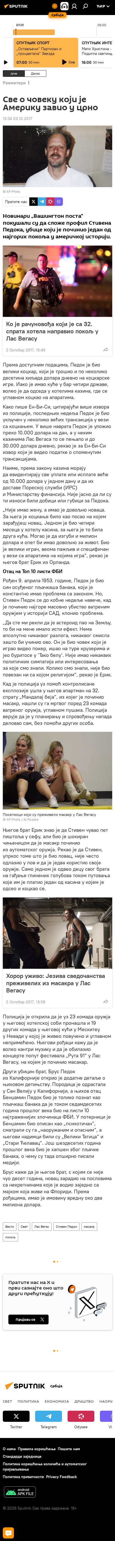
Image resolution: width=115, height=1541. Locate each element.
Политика (28, 1401)
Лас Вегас (41, 1226)
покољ (10, 1237)
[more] (105, 349)
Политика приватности (23, 1476)
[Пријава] (74, 6)
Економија (57, 1401)
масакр (89, 1226)
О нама (9, 1448)
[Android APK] (20, 1492)
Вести (9, 1226)
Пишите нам (69, 1448)
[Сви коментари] (8, 1532)
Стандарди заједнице (22, 1456)
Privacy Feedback (61, 1476)
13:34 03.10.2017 (17, 118)
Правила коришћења (37, 1448)
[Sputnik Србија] (17, 8)
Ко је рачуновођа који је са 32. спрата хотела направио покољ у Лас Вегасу (52, 331)
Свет (24, 1226)
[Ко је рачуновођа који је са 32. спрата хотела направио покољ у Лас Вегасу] (57, 281)
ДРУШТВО (84, 1401)
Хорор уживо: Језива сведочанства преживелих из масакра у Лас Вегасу (55, 983)
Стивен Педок (66, 1226)
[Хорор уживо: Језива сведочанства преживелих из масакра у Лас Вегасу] (57, 933)
